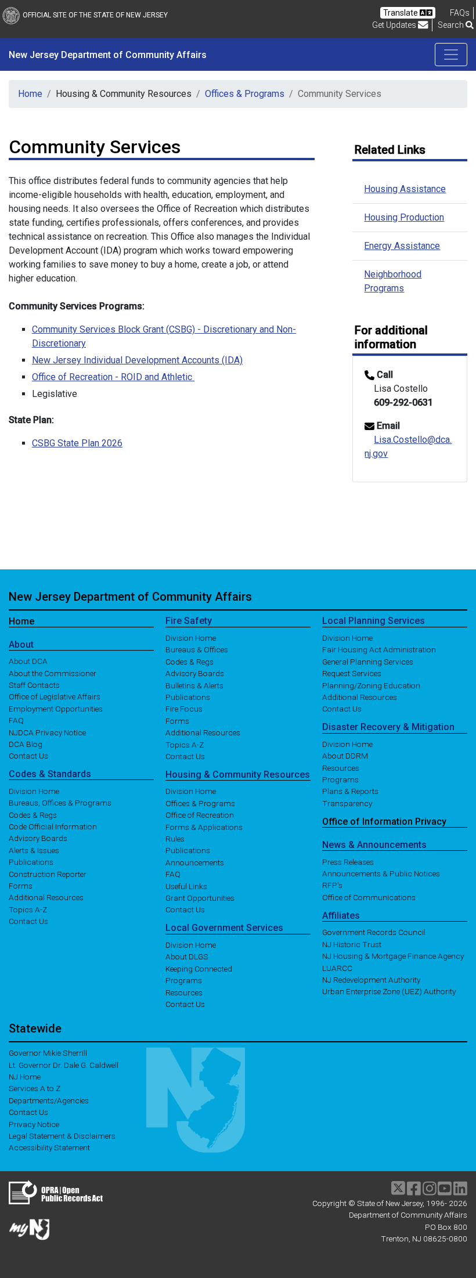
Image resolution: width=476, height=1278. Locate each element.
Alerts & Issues (34, 849)
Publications (31, 862)
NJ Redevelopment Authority (371, 979)
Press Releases (348, 861)
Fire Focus (184, 708)
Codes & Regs (33, 814)
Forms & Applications (204, 826)
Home (30, 93)
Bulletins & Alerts (194, 684)
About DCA (28, 661)
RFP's (332, 885)
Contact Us (28, 755)
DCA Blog (25, 744)
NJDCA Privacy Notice (47, 732)
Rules (175, 838)
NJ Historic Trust (351, 943)
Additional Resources (46, 897)
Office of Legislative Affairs (54, 696)
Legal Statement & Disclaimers (62, 1135)
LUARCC (337, 967)
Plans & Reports (350, 791)
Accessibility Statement (49, 1147)
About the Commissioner (52, 672)
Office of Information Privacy (384, 821)
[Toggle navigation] (451, 54)
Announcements (194, 862)
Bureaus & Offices (196, 649)
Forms (21, 885)
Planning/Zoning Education (371, 684)
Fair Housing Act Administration (379, 649)
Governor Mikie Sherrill (48, 1052)
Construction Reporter (47, 873)
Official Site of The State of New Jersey (95, 15)
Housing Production (404, 217)
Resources (184, 992)
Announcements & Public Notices (381, 873)
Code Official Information (53, 826)
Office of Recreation (199, 814)
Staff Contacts (34, 684)
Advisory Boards (38, 838)
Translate (401, 12)
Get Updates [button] (395, 25)
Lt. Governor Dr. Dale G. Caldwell (63, 1064)
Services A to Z (34, 1088)
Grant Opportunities (200, 897)
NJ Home (25, 1076)
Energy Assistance (402, 245)
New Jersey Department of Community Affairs (130, 597)
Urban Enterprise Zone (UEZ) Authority (389, 991)
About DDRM (345, 755)
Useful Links (186, 885)
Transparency (347, 802)
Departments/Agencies (49, 1099)
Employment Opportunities (56, 708)
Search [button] (452, 25)
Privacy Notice (34, 1123)
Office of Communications (369, 896)
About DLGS (186, 956)
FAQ (16, 720)
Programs (183, 980)
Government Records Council (373, 932)
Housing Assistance (405, 188)
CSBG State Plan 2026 (77, 443)
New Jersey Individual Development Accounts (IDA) (137, 360)
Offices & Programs (244, 93)
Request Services (351, 673)
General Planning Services (367, 661)
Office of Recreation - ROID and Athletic (113, 376)
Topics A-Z (28, 909)
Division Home (34, 790)
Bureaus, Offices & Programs (60, 802)
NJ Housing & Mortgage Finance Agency (393, 956)
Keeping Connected (198, 968)
